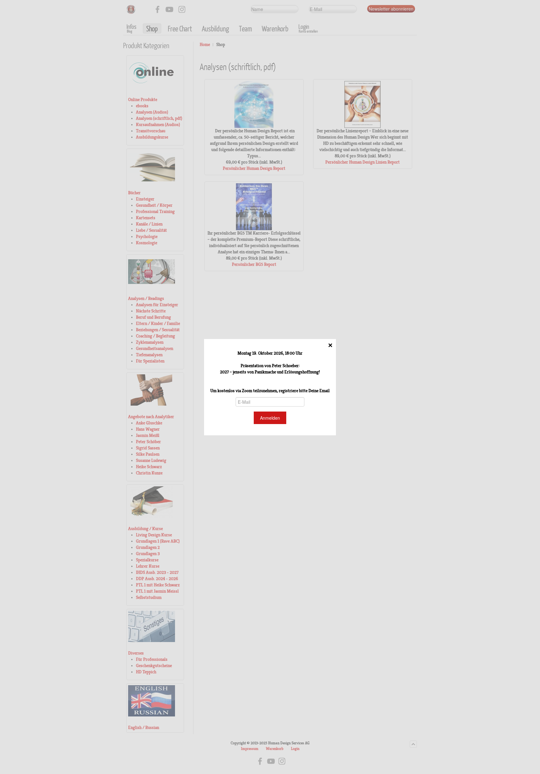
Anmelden (270, 418)
